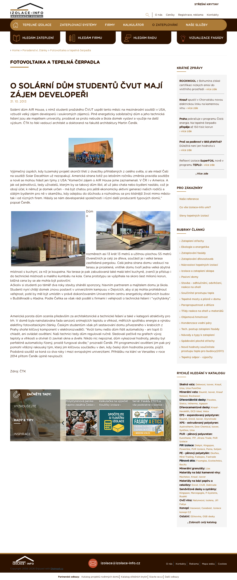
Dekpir (198, 445)
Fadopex (200, 457)
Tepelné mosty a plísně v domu (201, 299)
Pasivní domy (189, 277)
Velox (206, 411)
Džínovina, (196, 516)
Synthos (183, 430)
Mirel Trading (186, 457)
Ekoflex (215, 453)
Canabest (206, 508)
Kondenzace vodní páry (196, 323)
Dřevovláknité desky (192, 400)
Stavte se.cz (156, 577)
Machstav (184, 477)
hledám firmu (90, 37)
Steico (182, 404)
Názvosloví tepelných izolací (199, 265)
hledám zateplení (38, 37)
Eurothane (185, 438)
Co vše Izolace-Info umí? (195, 207)
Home (16, 50)
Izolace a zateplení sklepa (197, 271)
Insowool (195, 508)
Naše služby (197, 25)
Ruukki (183, 496)
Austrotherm (186, 427)
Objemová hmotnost (194, 317)
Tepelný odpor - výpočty (197, 357)
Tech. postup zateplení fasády (200, 329)
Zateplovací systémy (78, 25)
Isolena (209, 500)
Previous (64, 425)
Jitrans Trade (204, 438)
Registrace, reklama (190, 15)
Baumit (203, 392)
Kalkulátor (133, 25)
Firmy (110, 25)
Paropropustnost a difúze (197, 305)
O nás (158, 15)
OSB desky (209, 516)
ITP (194, 438)
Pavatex (211, 400)
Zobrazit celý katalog (202, 522)
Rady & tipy (23, 420)
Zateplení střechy (192, 241)
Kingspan (208, 445)
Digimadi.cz (57, 569)
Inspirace (22, 434)
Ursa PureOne (193, 388)
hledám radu (145, 37)
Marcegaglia (197, 493)
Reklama (194, 564)
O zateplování (165, 25)
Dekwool (200, 384)
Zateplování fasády (193, 253)
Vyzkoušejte (25, 406)
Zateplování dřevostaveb (197, 259)
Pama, (209, 449)
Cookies (222, 564)
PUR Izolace (198, 449)
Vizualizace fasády (206, 37)
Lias (208, 468)
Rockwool (194, 396)
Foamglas (201, 461)
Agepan (203, 404)
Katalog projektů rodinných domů (100, 577)
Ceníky (170, 15)
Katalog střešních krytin (134, 577)
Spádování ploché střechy (198, 341)
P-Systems (211, 493)
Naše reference (189, 199)
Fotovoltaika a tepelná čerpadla (70, 50)
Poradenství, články (34, 50)
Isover (210, 384)
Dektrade (211, 485)
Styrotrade (210, 419)
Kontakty (213, 15)
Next (168, 425)
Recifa (182, 465)
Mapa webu (208, 564)
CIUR (202, 485)
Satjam (217, 449)
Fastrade (211, 457)
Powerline (184, 449)
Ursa (181, 388)
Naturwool (198, 500)
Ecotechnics (215, 461)
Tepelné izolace (37, 25)
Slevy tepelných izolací (194, 215)
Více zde (202, 173)
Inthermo (193, 404)
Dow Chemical (202, 427)
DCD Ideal (196, 411)
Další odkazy (172, 577)
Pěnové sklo (187, 461)
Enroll (191, 419)
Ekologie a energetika (195, 247)
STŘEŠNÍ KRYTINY (206, 4)
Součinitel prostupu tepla (197, 293)
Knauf (218, 384)
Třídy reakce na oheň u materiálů (202, 311)
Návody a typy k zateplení (198, 335)
